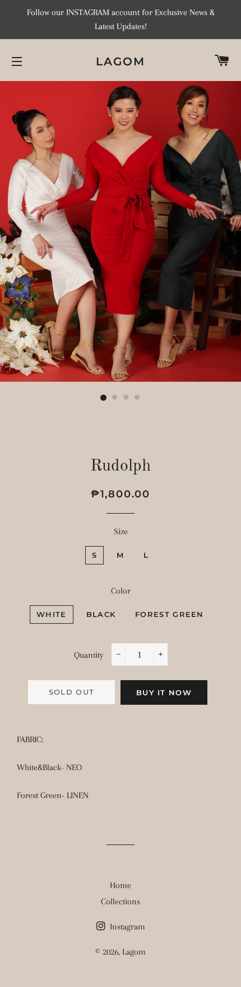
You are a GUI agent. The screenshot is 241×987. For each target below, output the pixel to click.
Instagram (126, 927)
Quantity (89, 655)
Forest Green (169, 614)
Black (101, 614)
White (51, 614)
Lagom (120, 61)
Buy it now (164, 692)
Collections (120, 901)
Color (121, 591)
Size (121, 531)
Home (120, 885)
